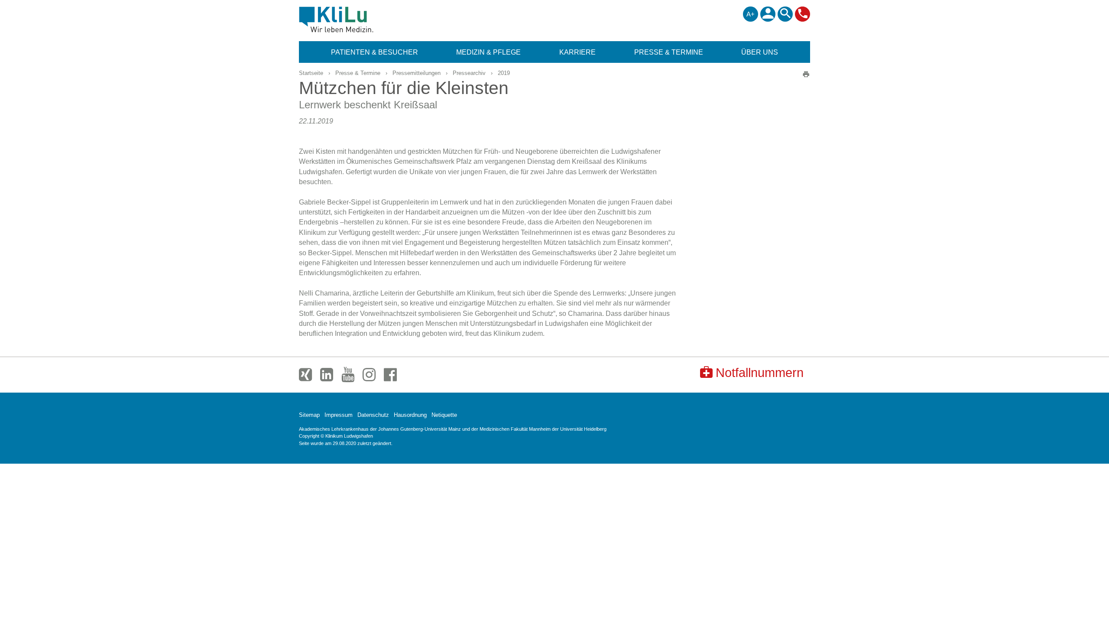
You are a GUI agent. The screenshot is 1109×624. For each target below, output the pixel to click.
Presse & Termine (357, 73)
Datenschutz (373, 415)
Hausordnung (410, 415)
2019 (504, 73)
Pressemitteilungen (416, 73)
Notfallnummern (760, 373)
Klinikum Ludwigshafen (356, 19)
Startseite (311, 73)
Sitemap (309, 415)
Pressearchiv (469, 73)
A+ (750, 14)
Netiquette (444, 415)
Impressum (338, 415)
